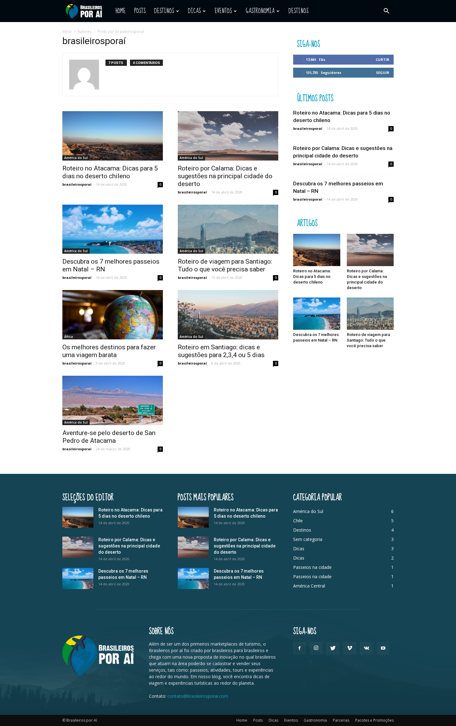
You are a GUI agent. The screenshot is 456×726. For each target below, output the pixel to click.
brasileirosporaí (77, 184)
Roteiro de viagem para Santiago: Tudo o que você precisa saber (225, 265)
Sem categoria (307, 539)
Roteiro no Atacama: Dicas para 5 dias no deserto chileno (110, 172)
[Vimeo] (349, 648)
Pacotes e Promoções (374, 720)
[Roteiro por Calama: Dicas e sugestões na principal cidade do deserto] (228, 136)
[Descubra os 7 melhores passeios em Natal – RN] (112, 229)
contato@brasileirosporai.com (198, 696)
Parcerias (341, 720)
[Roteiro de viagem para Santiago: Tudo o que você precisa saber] (228, 229)
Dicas (194, 11)
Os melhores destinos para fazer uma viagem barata (109, 351)
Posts (139, 11)
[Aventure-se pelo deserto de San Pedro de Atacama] (112, 400)
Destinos (164, 11)
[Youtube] (383, 648)
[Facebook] (299, 648)
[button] (386, 11)
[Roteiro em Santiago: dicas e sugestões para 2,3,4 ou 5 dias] (228, 314)
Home (120, 11)
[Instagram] (316, 648)
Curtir (382, 59)
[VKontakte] (366, 648)
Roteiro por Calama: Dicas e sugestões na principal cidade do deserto (225, 176)
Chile (298, 521)
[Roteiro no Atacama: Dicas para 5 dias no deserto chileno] (112, 136)
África (68, 336)
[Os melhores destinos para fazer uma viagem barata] (112, 314)
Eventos (223, 11)
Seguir (382, 72)
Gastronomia (260, 11)
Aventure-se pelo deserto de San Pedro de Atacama (108, 436)
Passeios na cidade (312, 567)
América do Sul (76, 158)
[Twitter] (333, 648)
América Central (309, 586)
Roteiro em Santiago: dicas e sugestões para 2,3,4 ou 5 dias (221, 351)
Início (67, 31)
